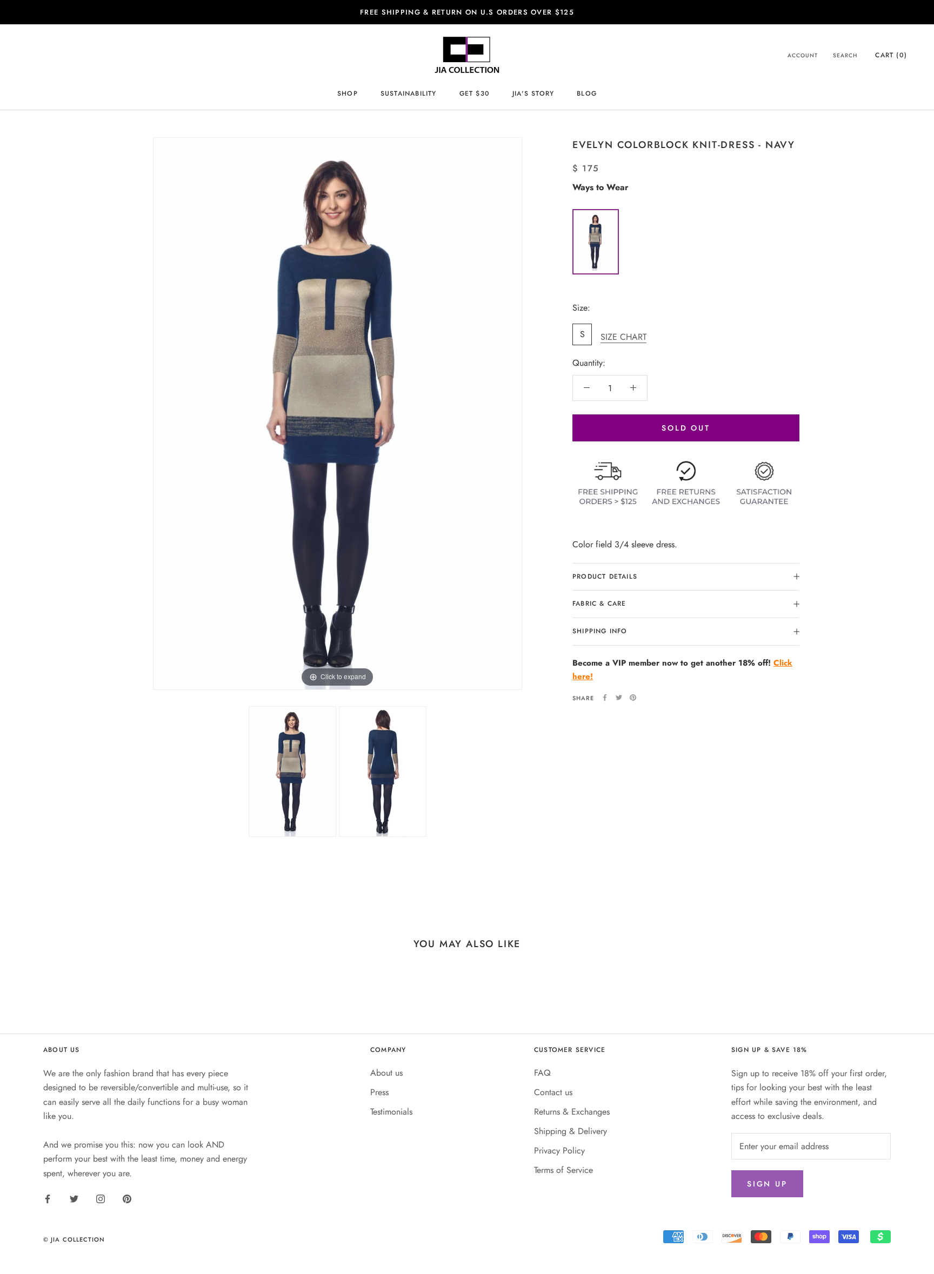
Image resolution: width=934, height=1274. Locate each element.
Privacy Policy (559, 1150)
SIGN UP (767, 1183)
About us (386, 1073)
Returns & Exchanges (572, 1111)
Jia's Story (533, 94)
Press (379, 1092)
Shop (347, 94)
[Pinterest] (633, 697)
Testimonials (391, 1111)
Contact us (553, 1092)
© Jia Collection (74, 1239)
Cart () (891, 55)
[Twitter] (619, 697)
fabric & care (599, 603)
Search (845, 55)
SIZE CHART (623, 336)
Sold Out (686, 428)
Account (803, 55)
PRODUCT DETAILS (604, 576)
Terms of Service (563, 1170)
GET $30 (474, 94)
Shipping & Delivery (570, 1131)
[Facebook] (605, 697)
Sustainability (409, 94)
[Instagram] (100, 1198)
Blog (587, 94)
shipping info (600, 631)
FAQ (542, 1073)
